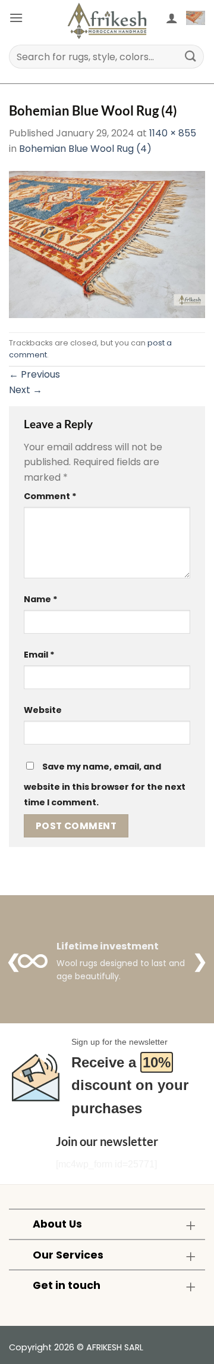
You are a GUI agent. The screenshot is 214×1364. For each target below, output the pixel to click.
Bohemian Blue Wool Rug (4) (85, 148)
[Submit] (191, 56)
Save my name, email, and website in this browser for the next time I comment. (104, 784)
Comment (50, 496)
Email (39, 655)
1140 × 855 (172, 133)
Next (25, 390)
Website (43, 710)
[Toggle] (190, 1225)
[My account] (172, 18)
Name (41, 599)
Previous (34, 374)
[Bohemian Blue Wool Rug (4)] (107, 244)
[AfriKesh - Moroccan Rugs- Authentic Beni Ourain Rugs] (107, 21)
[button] (16, 17)
